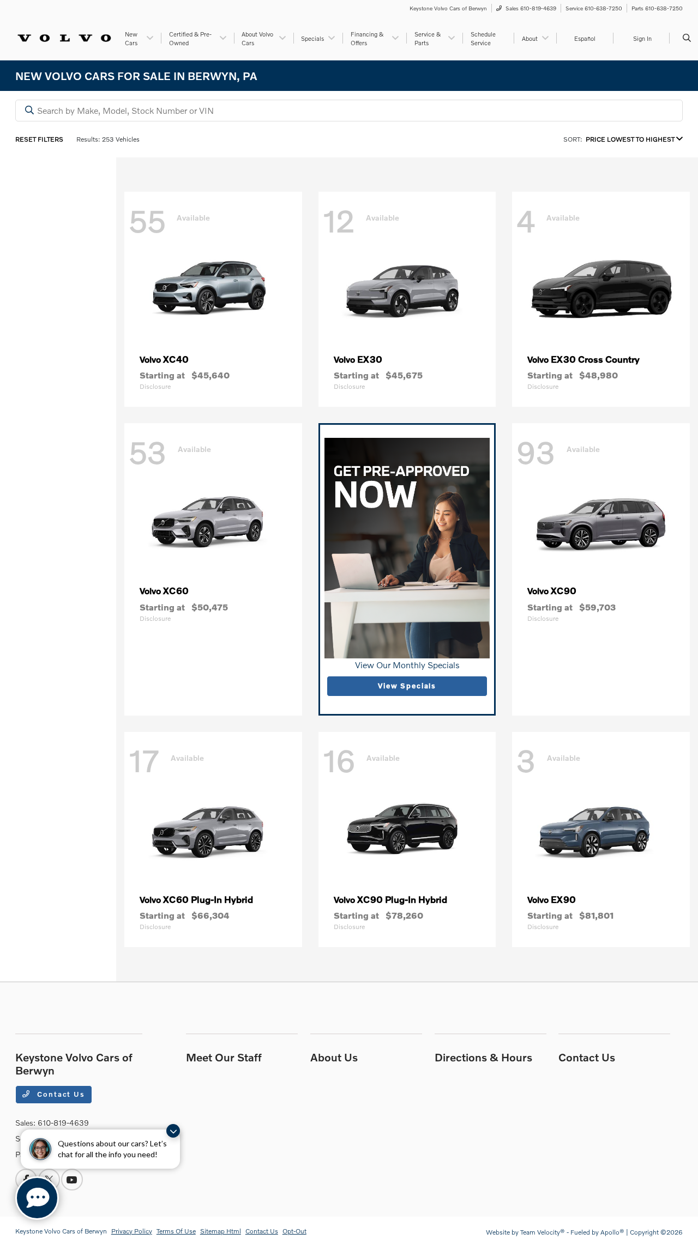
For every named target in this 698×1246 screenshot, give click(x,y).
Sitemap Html (220, 1231)
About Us (334, 1057)
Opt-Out (294, 1231)
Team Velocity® (542, 1232)
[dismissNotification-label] (173, 1131)
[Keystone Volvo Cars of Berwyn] (64, 37)
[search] (687, 38)
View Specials (407, 685)
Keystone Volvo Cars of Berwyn (61, 1231)
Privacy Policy (131, 1231)
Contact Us (60, 1094)
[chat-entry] (37, 1198)
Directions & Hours (483, 1057)
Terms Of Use (176, 1231)
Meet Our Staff (224, 1057)
